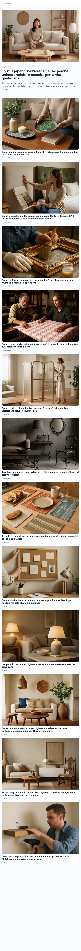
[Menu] (76, 4)
